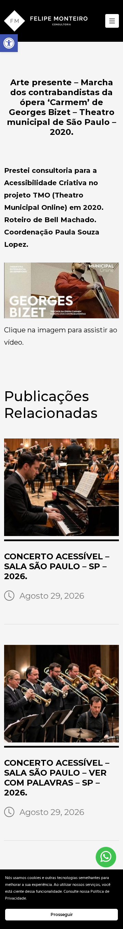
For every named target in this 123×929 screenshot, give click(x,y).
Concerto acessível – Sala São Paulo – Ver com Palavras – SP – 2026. (56, 778)
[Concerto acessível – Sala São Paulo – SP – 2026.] (61, 489)
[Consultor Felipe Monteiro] (45, 20)
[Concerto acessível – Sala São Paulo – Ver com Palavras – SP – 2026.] (61, 696)
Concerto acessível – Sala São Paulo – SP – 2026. (56, 566)
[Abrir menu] (112, 21)
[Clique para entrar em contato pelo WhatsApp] (106, 857)
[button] (9, 43)
